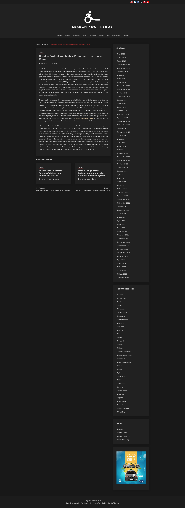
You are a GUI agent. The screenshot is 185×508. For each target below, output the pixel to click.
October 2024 (123, 93)
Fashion (121, 323)
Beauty (120, 305)
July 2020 (121, 260)
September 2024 (124, 96)
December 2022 (124, 157)
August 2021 (123, 214)
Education (126, 35)
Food (120, 334)
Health (85, 35)
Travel (120, 405)
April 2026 (122, 61)
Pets (120, 369)
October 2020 (123, 249)
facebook (138, 2)
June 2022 (122, 178)
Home (120, 348)
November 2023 (124, 125)
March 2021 (122, 231)
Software (121, 394)
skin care (121, 387)
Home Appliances (124, 351)
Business (93, 35)
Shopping (59, 35)
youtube (147, 2)
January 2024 (123, 118)
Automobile (122, 302)
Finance (101, 35)
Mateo (56, 63)
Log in (120, 429)
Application (122, 298)
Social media (122, 391)
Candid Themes (113, 503)
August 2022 (123, 171)
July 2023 (121, 139)
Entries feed (122, 433)
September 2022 (124, 167)
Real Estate (116, 35)
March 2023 (122, 150)
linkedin (135, 2)
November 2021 (124, 203)
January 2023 (123, 153)
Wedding (121, 412)
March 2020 (122, 274)
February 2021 (123, 235)
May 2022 (122, 182)
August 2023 (123, 136)
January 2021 (123, 238)
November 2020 (124, 246)
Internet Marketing (124, 362)
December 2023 (124, 121)
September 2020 (124, 253)
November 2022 (124, 160)
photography (122, 373)
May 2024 (122, 104)
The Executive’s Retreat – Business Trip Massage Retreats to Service (51, 173)
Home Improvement (125, 355)
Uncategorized (123, 408)
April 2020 (122, 270)
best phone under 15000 (84, 118)
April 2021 (122, 228)
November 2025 (124, 68)
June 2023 (122, 143)
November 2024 (124, 89)
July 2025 (121, 75)
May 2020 (122, 267)
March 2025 (122, 82)
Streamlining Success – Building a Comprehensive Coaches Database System (91, 173)
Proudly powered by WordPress (77, 503)
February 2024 (123, 114)
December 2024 (124, 86)
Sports (120, 398)
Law (108, 35)
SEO (120, 380)
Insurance (121, 359)
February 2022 (123, 192)
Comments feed (124, 436)
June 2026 (122, 57)
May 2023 (122, 146)
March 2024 (122, 111)
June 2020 (122, 263)
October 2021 (123, 207)
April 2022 (122, 185)
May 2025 (122, 79)
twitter (141, 2)
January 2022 (123, 196)
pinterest (144, 2)
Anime (120, 295)
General (67, 35)
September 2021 (124, 210)
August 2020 (123, 256)
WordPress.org (123, 440)
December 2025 (124, 65)
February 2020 (123, 278)
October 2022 (123, 164)
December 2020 (124, 242)
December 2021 (124, 199)
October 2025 (123, 72)
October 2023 (123, 128)
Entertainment (123, 320)
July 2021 (121, 217)
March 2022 (122, 189)
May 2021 (122, 224)
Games (120, 337)
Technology (76, 35)
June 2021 (122, 221)
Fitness (120, 330)
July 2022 (121, 175)
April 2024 (122, 107)
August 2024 (123, 100)
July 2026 (121, 54)
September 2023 (124, 132)
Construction (122, 312)
